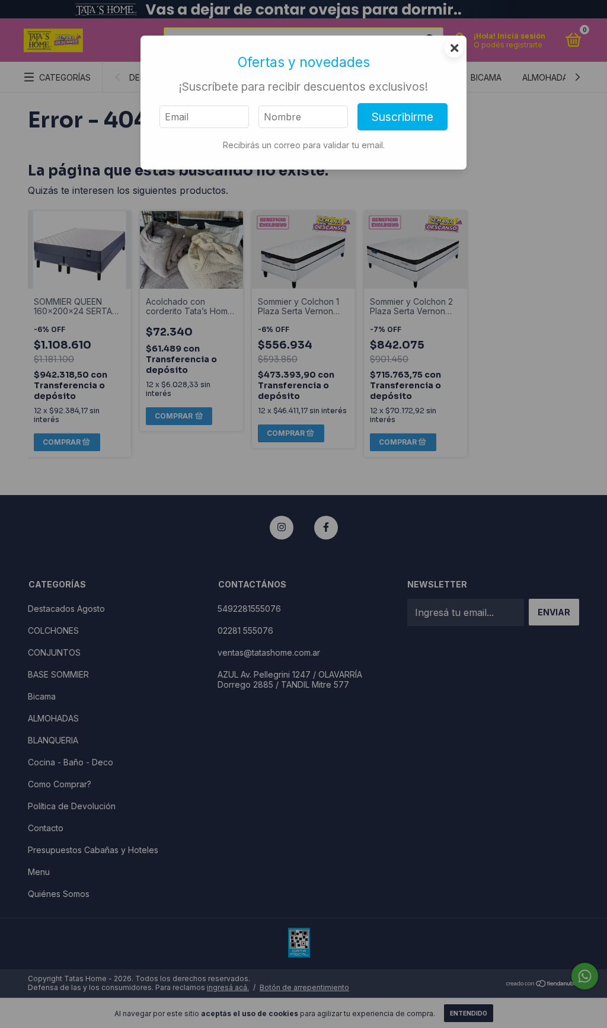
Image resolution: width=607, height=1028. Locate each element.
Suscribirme (402, 117)
